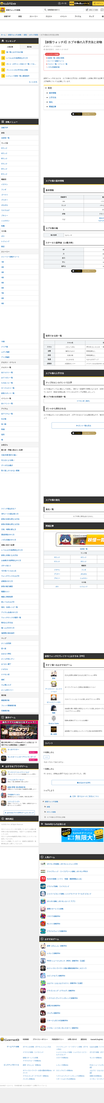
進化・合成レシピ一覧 (9, 607)
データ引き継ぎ (7, 465)
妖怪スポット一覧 (7, 393)
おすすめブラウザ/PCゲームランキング (20, 812)
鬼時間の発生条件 (7, 633)
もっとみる (33, 82)
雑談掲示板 (5, 700)
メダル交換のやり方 (8, 539)
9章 (2, 303)
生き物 (3, 419)
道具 (3, 434)
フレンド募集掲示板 (8, 705)
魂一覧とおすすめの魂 (14, 52)
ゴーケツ (4, 194)
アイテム (78, 16)
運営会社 (84, 1039)
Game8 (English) (97, 1039)
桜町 (3, 679)
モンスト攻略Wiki (96, 1058)
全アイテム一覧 (7, 413)
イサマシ (57, 570)
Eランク (4, 174)
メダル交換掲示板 (53, 67)
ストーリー (34, 16)
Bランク (4, 158)
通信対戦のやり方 (7, 534)
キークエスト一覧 (7, 388)
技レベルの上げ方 (7, 602)
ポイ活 (63, 3)
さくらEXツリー (7, 690)
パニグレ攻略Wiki (29, 1079)
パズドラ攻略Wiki (62, 1058)
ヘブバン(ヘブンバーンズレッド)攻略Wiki (70, 1076)
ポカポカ (84, 574)
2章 (2, 267)
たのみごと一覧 (7, 383)
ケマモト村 (5, 674)
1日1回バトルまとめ (8, 570)
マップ (91, 16)
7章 (2, 293)
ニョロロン (84, 578)
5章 (2, 282)
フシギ (83, 570)
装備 (3, 429)
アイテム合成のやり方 (9, 612)
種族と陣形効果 (7, 596)
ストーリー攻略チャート (55, 61)
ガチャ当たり (6, 565)
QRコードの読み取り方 (10, 514)
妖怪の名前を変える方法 (10, 519)
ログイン (99, 3)
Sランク (57, 557)
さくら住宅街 (6, 643)
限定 (3, 246)
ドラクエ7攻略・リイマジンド (33, 1052)
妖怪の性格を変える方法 (10, 524)
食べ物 (3, 424)
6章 (2, 288)
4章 (2, 277)
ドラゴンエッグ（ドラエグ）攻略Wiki (36, 1076)
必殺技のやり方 (7, 581)
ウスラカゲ (5, 210)
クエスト (49, 16)
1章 (2, 262)
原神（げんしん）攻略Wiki (32, 1065)
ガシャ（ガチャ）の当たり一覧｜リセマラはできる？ (22, 64)
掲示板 (29, 47)
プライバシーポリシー (40, 1039)
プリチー (57, 574)
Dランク (83, 561)
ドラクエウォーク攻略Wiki (32, 1061)
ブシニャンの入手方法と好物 (17, 70)
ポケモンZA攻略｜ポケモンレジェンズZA (37, 1047)
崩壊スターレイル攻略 (30, 1058)
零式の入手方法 (7, 622)
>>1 (46, 757)
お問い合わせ (72, 1039)
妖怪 (20, 16)
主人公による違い (7, 460)
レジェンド (84, 586)
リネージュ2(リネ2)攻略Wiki (65, 1079)
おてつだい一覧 (7, 377)
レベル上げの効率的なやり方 (17, 58)
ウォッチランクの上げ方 (10, 576)
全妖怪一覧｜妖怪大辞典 (55, 58)
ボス (57, 586)
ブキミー (57, 578)
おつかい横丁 (6, 664)
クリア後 (4, 346)
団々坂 (3, 648)
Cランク (57, 561)
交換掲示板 (5, 710)
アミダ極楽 (5, 357)
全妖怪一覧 (5, 138)
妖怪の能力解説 (7, 586)
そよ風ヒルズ (6, 685)
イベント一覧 (62, 64)
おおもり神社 (6, 653)
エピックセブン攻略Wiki (64, 1070)
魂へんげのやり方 (7, 628)
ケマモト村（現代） (84, 401)
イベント (63, 16)
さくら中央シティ (7, 659)
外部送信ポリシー (58, 1039)
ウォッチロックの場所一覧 (11, 617)
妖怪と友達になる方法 (9, 555)
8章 (2, 298)
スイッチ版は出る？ (8, 508)
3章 (2, 272)
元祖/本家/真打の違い (9, 455)
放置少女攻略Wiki (96, 1076)
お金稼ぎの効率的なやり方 (11, 560)
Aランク (83, 557)
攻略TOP (7, 16)
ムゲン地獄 (5, 352)
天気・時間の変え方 (8, 529)
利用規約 (26, 1039)
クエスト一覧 (52, 64)
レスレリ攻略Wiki (62, 1065)
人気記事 (10, 47)
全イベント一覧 (7, 403)
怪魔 (3, 226)
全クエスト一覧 (7, 372)
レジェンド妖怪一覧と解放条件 (17, 76)
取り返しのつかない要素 (10, 470)
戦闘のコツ (5, 591)
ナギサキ (4, 669)
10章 (3, 341)
